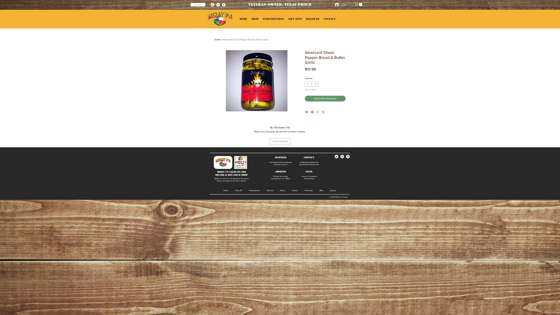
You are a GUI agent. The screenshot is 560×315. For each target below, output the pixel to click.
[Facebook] (224, 5)
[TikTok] (212, 5)
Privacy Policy (309, 179)
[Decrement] (307, 83)
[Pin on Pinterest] (312, 112)
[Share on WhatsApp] (318, 112)
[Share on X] (323, 112)
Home (217, 39)
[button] (359, 4)
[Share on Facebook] (306, 112)
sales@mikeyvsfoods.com (309, 164)
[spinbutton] (311, 83)
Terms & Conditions (309, 176)
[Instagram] (218, 5)
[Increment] (316, 83)
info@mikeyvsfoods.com (309, 162)
